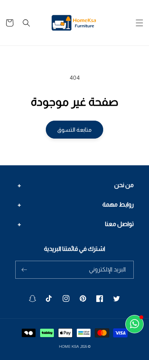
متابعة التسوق (74, 129)
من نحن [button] (124, 185)
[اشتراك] (24, 270)
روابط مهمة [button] (118, 204)
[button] (139, 23)
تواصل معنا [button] (119, 224)
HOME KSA (69, 346)
